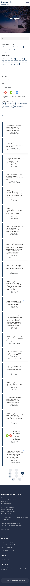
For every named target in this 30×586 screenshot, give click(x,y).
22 (22, 473)
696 (13, 479)
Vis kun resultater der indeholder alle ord (14, 97)
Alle (18, 64)
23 (10, 476)
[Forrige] (10, 470)
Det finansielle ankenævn (6, 3)
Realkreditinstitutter (18, 46)
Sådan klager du (6, 559)
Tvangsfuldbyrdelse (7, 547)
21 (16, 473)
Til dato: (4, 83)
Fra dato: (5, 76)
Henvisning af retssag (8, 550)
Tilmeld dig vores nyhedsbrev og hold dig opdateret (13, 568)
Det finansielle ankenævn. (16, 580)
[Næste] (19, 479)
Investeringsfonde (7, 49)
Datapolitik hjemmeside (8, 544)
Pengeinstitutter (7, 46)
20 (10, 473)
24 (16, 476)
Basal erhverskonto (19, 49)
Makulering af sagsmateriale (10, 542)
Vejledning (5, 39)
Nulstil (4, 52)
